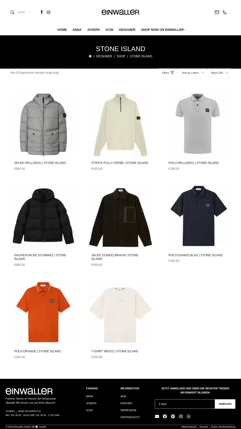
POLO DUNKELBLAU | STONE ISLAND (196, 255)
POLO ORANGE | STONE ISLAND (37, 351)
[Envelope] (157, 416)
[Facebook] (165, 416)
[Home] (90, 56)
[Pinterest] (173, 416)
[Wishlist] (48, 134)
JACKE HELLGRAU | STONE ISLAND (40, 162)
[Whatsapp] (189, 416)
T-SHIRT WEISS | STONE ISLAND (114, 351)
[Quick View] (38, 134)
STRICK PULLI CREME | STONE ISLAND (119, 162)
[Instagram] (181, 416)
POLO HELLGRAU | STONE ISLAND (194, 162)
